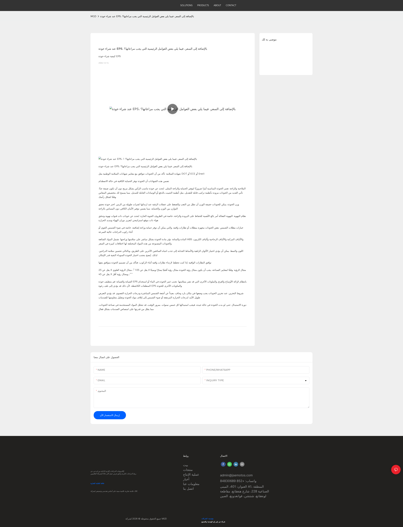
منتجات (188, 470)
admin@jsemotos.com (236, 475)
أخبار (186, 479)
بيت (185, 465)
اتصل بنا (188, 489)
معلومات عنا (191, 484)
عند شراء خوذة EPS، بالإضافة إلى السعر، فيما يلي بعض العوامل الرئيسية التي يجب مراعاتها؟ (147, 16)
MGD (93, 16)
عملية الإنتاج (191, 474)
